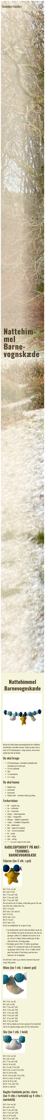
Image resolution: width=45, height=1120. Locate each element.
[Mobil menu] (40, 6)
